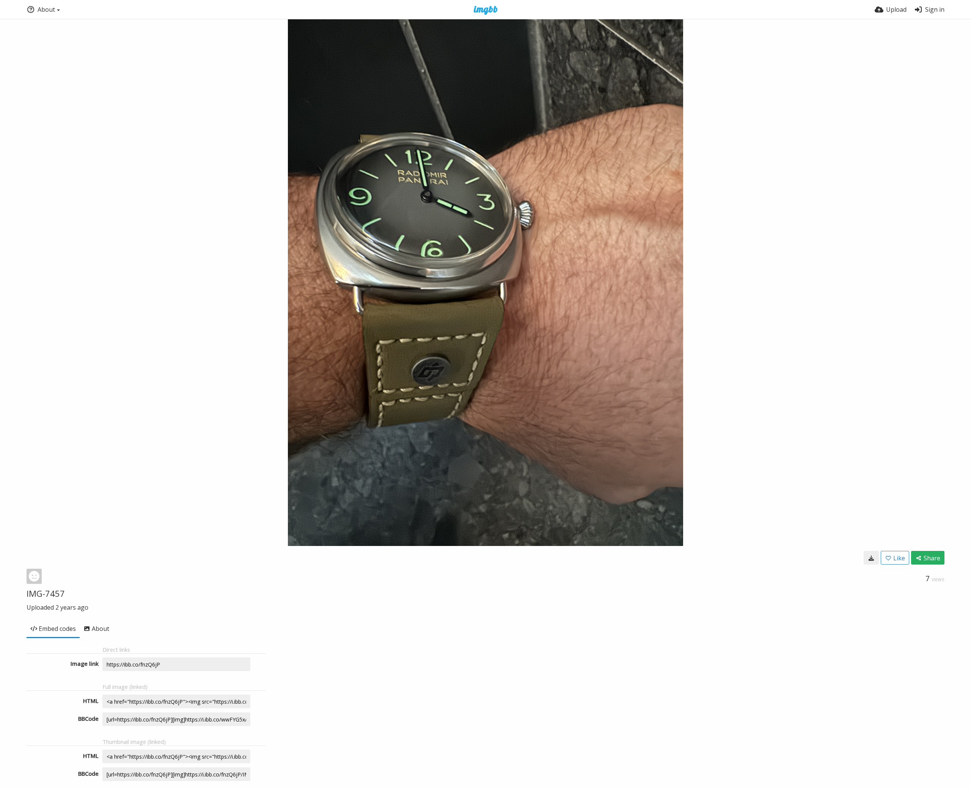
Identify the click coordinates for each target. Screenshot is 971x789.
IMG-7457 (46, 593)
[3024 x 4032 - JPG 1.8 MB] (871, 558)
